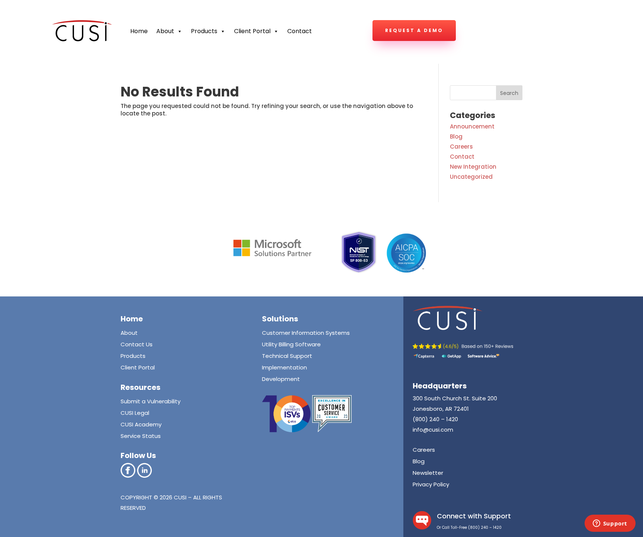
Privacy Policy (431, 484)
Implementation (284, 367)
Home (139, 31)
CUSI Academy (141, 424)
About (165, 31)
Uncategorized (471, 177)
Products (133, 356)
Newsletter (428, 473)
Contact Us (137, 344)
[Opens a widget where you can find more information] (610, 524)
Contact (299, 31)
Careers (461, 146)
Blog (456, 136)
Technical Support (287, 356)
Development (281, 379)
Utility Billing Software (291, 344)
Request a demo (414, 30)
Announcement (472, 126)
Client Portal (252, 31)
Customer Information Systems (306, 333)
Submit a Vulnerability (150, 401)
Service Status (141, 436)
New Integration (473, 167)
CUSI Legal (135, 413)
